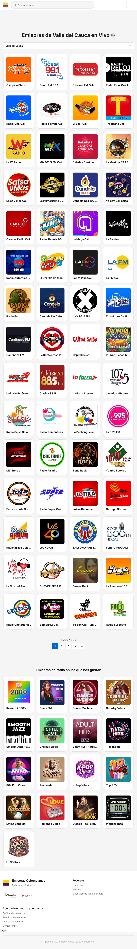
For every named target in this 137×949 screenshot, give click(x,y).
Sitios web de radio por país (88, 893)
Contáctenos (10, 925)
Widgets (77, 889)
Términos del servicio (14, 917)
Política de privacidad (14, 913)
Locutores (78, 885)
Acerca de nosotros (13, 921)
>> (82, 646)
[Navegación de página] (129, 5)
